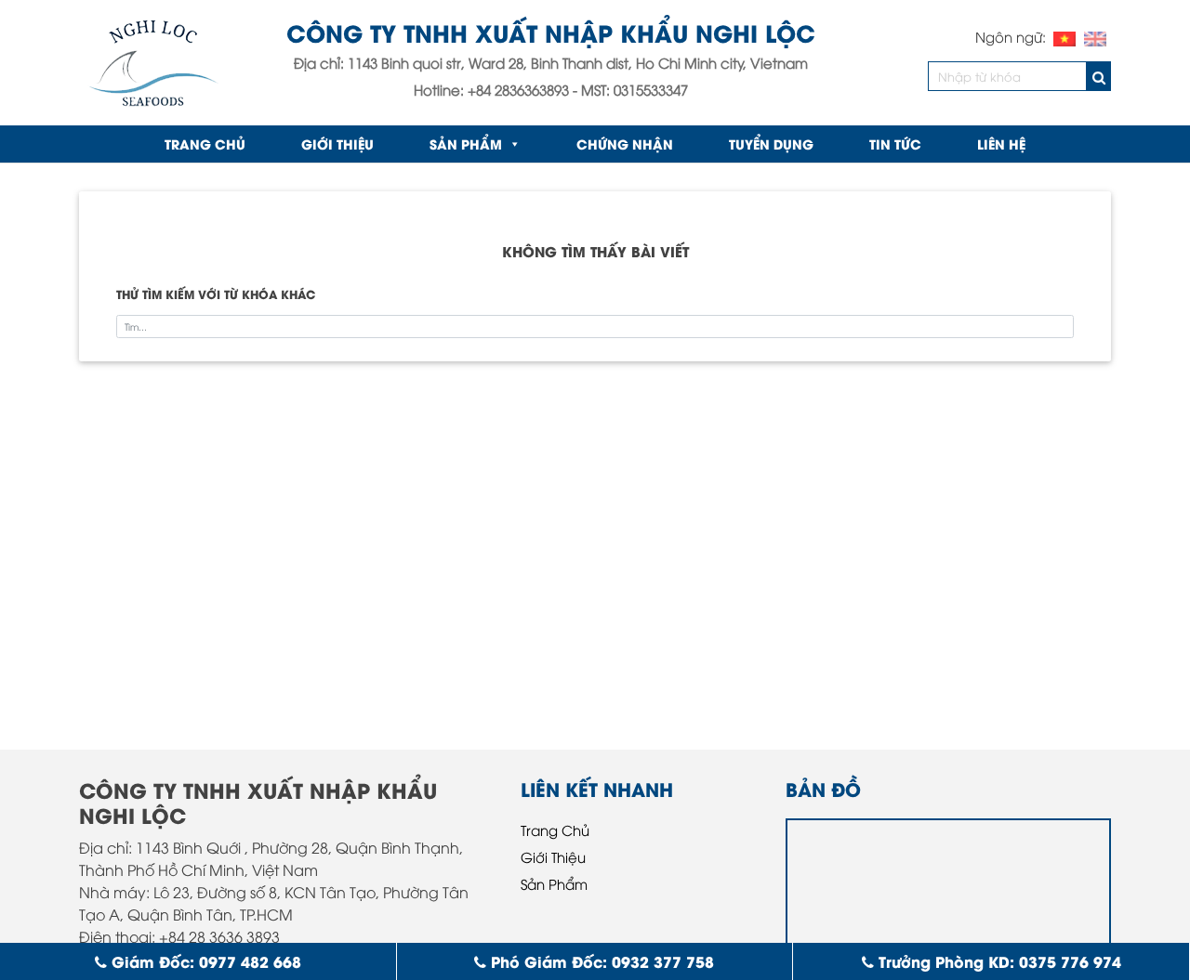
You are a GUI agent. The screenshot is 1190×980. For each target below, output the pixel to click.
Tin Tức (895, 143)
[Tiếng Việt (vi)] (1064, 36)
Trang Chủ (555, 829)
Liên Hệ (1001, 143)
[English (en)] (1095, 36)
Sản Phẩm (466, 143)
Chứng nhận (624, 143)
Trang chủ (205, 143)
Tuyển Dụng (771, 143)
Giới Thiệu (337, 143)
